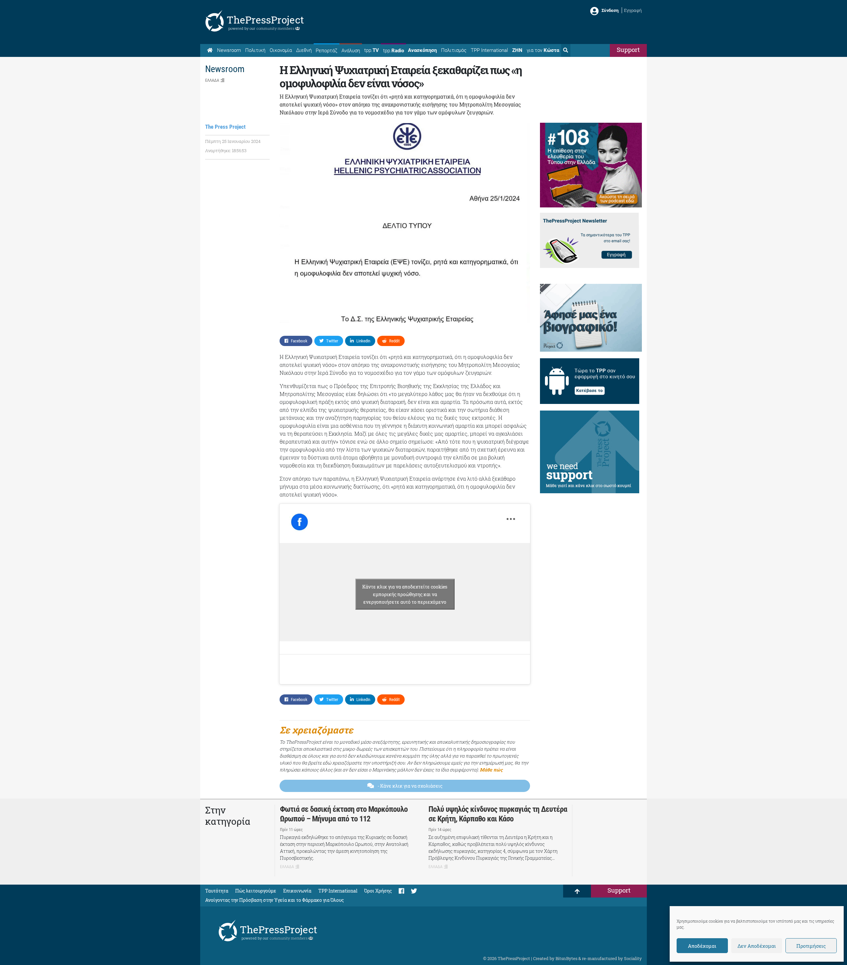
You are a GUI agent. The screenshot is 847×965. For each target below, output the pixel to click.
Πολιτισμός (454, 50)
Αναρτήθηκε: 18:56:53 (225, 151)
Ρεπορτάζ (326, 51)
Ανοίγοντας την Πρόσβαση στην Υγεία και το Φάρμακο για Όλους (274, 900)
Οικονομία (281, 50)
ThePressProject (265, 19)
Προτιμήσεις (811, 946)
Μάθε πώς (491, 770)
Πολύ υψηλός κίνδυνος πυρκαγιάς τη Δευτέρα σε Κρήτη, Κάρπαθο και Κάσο (497, 814)
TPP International (489, 50)
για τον (543, 50)
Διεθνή (304, 50)
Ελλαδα (212, 80)
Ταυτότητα (216, 891)
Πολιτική (255, 50)
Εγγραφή (633, 10)
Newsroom (229, 50)
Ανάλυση (350, 51)
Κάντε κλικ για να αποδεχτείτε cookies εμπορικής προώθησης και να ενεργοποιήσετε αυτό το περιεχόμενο (404, 594)
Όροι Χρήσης (378, 891)
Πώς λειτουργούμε (255, 891)
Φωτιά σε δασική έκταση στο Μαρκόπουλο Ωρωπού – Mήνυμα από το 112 (344, 814)
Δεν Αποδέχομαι (756, 946)
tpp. (371, 50)
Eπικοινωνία (297, 891)
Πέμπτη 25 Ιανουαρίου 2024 (232, 141)
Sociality (633, 958)
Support (628, 49)
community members (275, 28)
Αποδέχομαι (702, 946)
